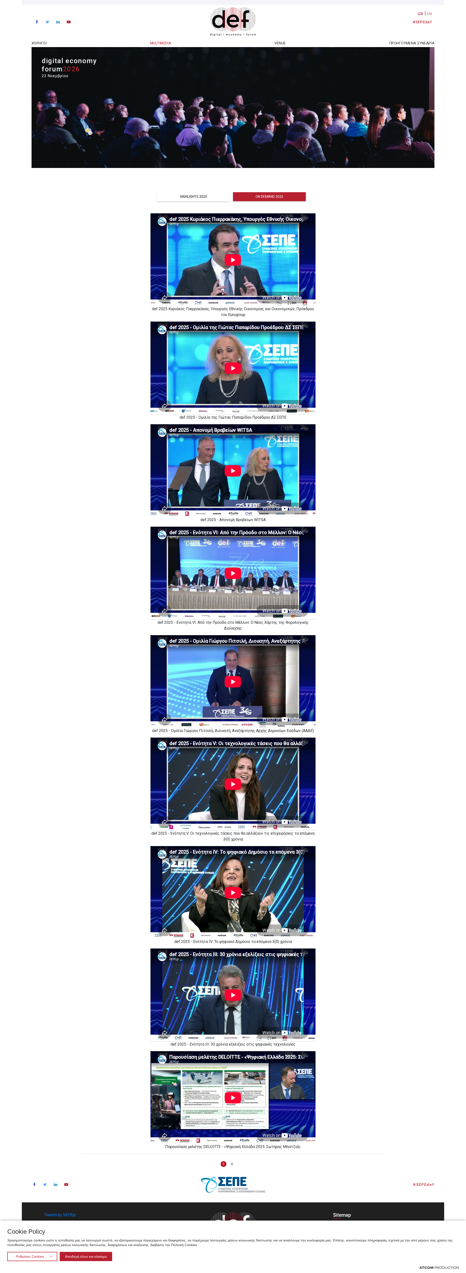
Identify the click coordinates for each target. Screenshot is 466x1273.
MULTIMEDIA (160, 43)
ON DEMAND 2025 (269, 197)
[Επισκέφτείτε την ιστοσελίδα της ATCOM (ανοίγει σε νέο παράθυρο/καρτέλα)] (439, 1267)
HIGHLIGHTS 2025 (193, 197)
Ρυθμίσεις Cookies (30, 1256)
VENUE (280, 43)
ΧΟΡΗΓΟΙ (39, 43)
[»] (240, 1164)
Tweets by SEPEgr (60, 1215)
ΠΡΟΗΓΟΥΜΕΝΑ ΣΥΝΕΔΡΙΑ (411, 43)
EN (429, 14)
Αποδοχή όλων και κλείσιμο (86, 1256)
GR (420, 14)
